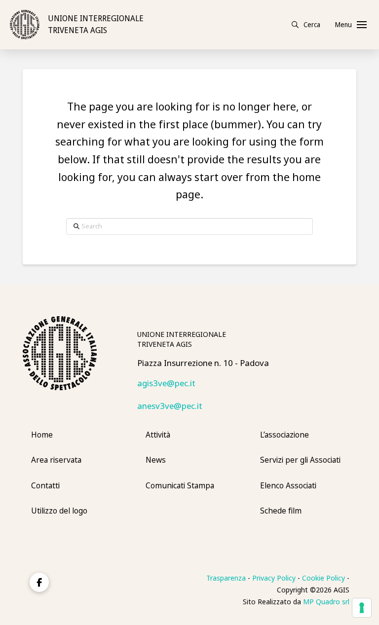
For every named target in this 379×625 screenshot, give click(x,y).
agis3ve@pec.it (166, 383)
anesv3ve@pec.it (169, 406)
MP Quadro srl (326, 602)
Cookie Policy (323, 578)
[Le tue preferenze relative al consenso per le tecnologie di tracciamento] (361, 607)
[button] (306, 24)
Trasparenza (226, 578)
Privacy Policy (274, 578)
